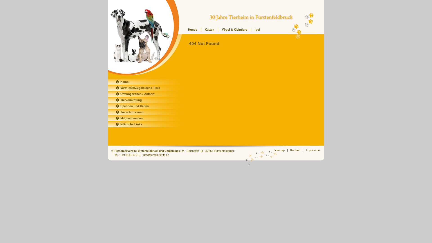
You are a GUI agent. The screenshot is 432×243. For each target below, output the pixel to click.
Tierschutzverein (132, 112)
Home (124, 81)
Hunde (192, 29)
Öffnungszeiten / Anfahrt (137, 94)
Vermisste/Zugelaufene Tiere (140, 88)
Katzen (209, 29)
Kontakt (295, 150)
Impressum (313, 150)
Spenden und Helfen (134, 106)
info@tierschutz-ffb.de (156, 155)
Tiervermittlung (131, 100)
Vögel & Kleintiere (234, 29)
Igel (257, 29)
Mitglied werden (131, 118)
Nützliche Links (131, 124)
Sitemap (279, 150)
